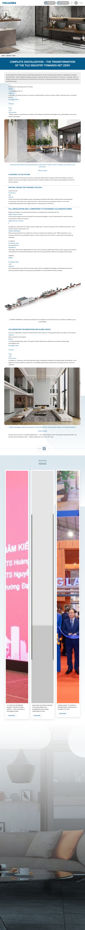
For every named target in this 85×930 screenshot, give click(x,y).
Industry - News (10, 55)
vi (76, 2)
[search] (71, 3)
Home (3, 55)
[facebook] (44, 448)
